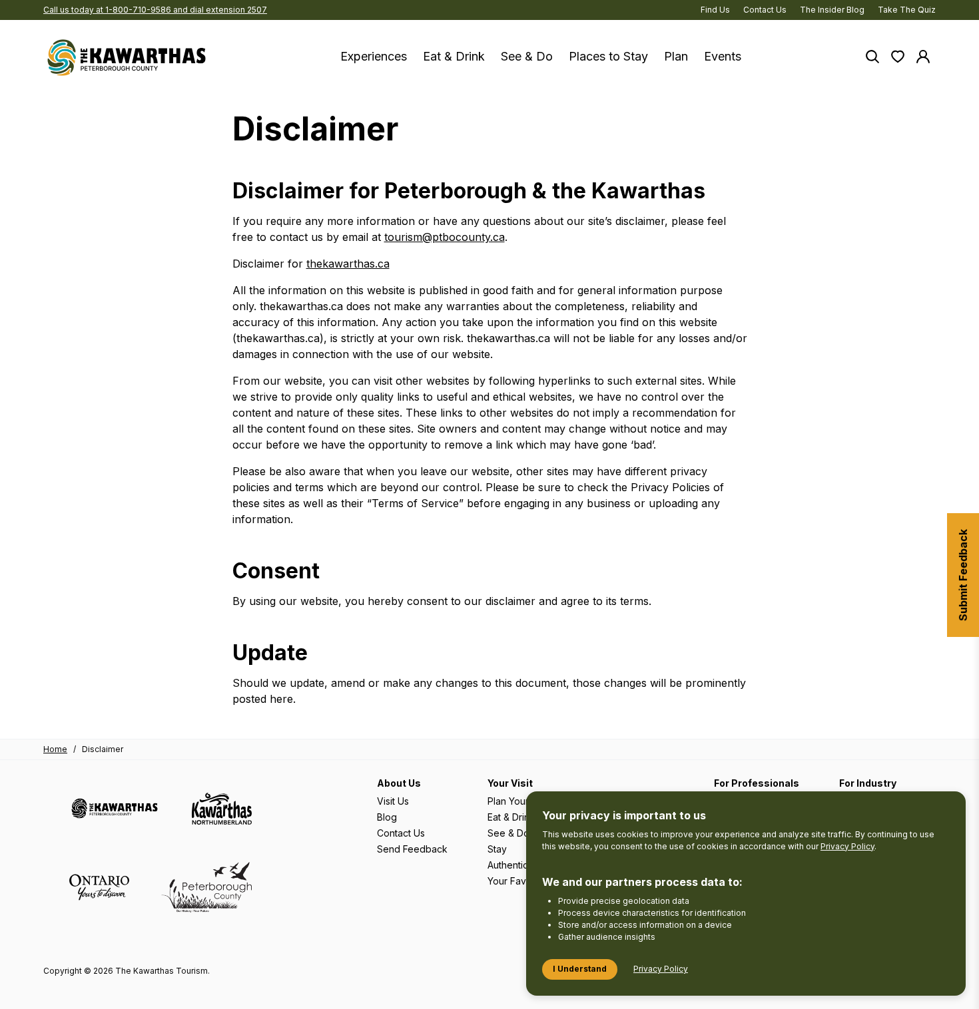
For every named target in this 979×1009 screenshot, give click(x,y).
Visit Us (393, 801)
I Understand (580, 969)
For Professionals (756, 783)
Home (55, 749)
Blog (387, 817)
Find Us (715, 10)
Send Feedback (412, 849)
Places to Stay (608, 56)
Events (722, 56)
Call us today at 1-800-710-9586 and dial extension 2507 (155, 10)
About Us (399, 783)
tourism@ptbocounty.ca (444, 237)
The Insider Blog (832, 10)
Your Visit (510, 783)
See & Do (527, 56)
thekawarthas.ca (348, 263)
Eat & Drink (454, 56)
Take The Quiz (907, 10)
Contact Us (765, 10)
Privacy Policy (847, 846)
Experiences (373, 56)
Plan (676, 56)
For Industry (867, 783)
